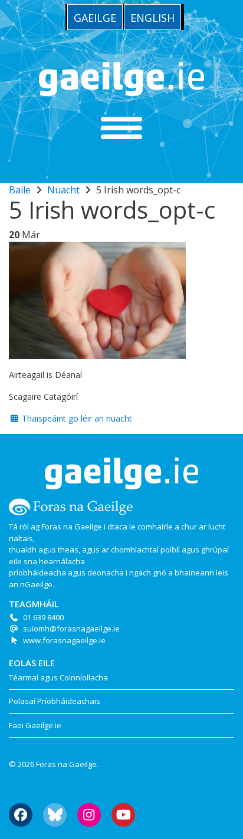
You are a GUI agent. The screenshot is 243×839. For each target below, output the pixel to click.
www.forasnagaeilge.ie (64, 640)
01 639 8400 (43, 617)
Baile (20, 189)
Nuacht (63, 189)
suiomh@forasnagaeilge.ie (71, 628)
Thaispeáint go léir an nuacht (75, 418)
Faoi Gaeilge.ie (35, 725)
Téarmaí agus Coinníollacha (58, 677)
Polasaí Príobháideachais (54, 701)
